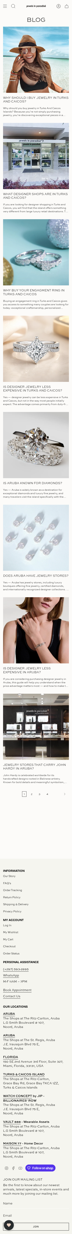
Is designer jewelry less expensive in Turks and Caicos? (32, 388)
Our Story (9, 876)
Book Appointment (17, 990)
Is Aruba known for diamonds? (32, 483)
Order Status (11, 953)
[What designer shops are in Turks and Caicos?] (36, 156)
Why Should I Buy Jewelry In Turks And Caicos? (36, 99)
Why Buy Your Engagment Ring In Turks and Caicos (34, 292)
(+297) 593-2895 (16, 969)
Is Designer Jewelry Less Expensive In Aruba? (27, 670)
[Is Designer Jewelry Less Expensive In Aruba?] (36, 630)
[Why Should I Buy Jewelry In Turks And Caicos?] (36, 60)
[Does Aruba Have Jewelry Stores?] (36, 538)
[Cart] (67, 6)
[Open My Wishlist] (9, 1225)
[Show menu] (5, 6)
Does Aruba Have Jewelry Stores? (36, 576)
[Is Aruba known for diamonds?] (36, 445)
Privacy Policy (12, 911)
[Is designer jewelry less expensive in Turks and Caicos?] (36, 349)
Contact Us (11, 996)
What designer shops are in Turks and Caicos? (35, 196)
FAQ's (7, 883)
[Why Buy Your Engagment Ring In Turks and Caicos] (36, 252)
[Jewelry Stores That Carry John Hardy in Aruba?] (36, 727)
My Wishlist (10, 932)
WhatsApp (11, 975)
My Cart (8, 939)
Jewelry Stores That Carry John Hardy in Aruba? (34, 766)
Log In (7, 925)
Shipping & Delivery (16, 904)
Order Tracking (12, 890)
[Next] (59, 794)
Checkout (9, 946)
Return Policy (12, 897)
